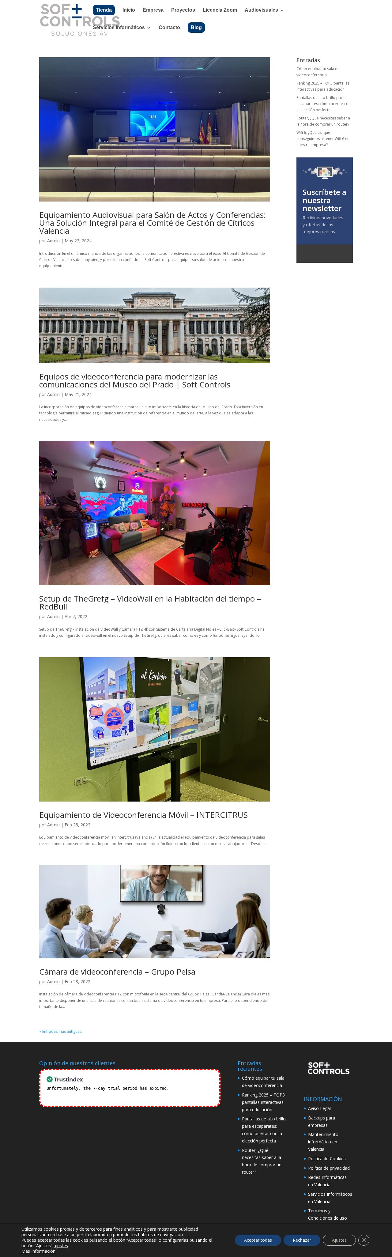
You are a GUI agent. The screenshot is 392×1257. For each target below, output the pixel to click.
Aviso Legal (319, 1108)
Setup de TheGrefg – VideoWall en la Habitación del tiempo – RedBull (150, 602)
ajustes (61, 1245)
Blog (196, 27)
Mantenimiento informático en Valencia (323, 1141)
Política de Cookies (327, 1158)
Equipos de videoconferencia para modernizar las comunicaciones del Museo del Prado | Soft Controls (134, 380)
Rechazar (302, 1240)
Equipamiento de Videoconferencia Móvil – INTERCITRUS (143, 814)
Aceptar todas (258, 1240)
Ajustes (339, 1240)
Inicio (129, 10)
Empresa (153, 10)
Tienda (104, 10)
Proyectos (183, 10)
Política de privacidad (329, 1168)
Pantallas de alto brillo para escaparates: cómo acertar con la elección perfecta (323, 104)
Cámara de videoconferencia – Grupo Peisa (117, 971)
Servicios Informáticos (119, 27)
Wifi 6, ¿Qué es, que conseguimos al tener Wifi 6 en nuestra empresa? (322, 139)
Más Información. (38, 1251)
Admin (53, 240)
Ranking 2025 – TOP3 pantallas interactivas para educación (263, 1102)
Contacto (169, 27)
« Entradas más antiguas (60, 1031)
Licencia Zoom (220, 10)
